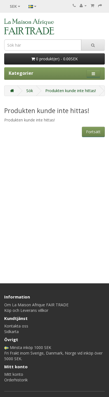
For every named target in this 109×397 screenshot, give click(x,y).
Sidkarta (11, 331)
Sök (29, 90)
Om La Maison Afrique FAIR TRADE (36, 304)
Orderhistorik (16, 379)
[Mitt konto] (83, 5)
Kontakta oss (16, 326)
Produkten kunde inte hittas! (70, 90)
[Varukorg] (92, 5)
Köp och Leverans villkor (26, 310)
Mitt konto (13, 374)
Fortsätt (93, 131)
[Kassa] (100, 5)
